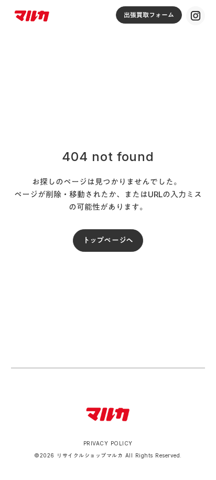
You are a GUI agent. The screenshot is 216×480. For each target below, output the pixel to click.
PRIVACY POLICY (108, 443)
